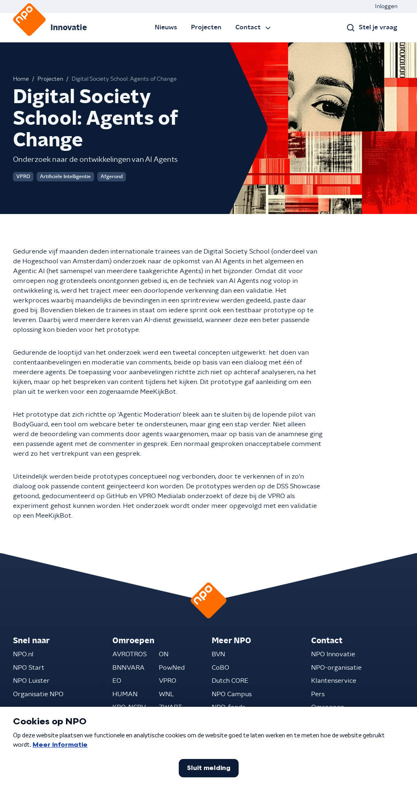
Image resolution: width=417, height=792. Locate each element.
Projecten (206, 27)
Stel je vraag (378, 27)
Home (21, 79)
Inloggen (386, 6)
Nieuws (166, 27)
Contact (248, 27)
